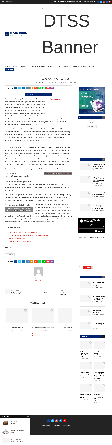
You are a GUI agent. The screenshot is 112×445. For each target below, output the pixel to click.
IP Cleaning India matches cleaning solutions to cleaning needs (85, 354)
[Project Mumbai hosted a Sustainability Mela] (85, 194)
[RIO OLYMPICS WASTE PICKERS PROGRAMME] (6, 440)
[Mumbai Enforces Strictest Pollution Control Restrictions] (85, 207)
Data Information (51, 429)
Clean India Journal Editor (99, 168)
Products (24, 66)
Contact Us (93, 1)
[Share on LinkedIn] (23, 88)
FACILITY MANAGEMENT (37, 66)
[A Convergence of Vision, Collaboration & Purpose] (85, 166)
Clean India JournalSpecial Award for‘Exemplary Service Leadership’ (98, 179)
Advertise (63, 1)
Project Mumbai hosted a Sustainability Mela (98, 193)
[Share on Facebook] (15, 88)
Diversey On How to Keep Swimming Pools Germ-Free (86, 374)
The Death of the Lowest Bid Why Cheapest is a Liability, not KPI (98, 298)
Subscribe (78, 1)
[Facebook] (98, 2)
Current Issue (71, 1)
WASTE (59, 66)
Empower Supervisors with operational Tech (98, 324)
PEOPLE (7, 66)
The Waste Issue (69, 327)
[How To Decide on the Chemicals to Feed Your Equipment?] (85, 284)
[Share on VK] (28, 88)
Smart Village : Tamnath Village (16, 238)
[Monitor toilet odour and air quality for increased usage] (6, 422)
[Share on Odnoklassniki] (31, 88)
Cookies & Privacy (79, 429)
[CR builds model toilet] (17, 315)
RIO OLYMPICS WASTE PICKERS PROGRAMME (17, 440)
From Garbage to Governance (96, 311)
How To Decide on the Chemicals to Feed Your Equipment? (98, 284)
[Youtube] (109, 2)
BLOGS (83, 66)
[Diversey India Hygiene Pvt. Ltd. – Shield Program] (99, 345)
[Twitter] (101, 2)
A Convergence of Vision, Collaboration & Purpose (98, 165)
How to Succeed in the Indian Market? (43, 327)
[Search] (106, 68)
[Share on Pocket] (48, 88)
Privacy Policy (31, 429)
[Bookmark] (25, 310)
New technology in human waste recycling (19, 241)
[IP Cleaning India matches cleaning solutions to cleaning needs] (86, 345)
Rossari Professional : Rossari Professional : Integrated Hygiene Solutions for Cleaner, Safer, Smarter (99, 375)
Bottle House (9, 254)
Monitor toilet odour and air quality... (19, 422)
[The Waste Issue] (69, 315)
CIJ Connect (9, 69)
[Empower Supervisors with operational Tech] (85, 325)
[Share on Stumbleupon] (36, 88)
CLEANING (50, 66)
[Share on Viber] (52, 88)
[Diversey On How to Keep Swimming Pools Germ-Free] (86, 365)
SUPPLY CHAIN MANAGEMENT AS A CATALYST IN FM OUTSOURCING (28, 235)
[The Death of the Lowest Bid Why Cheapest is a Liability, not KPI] (85, 298)
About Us (56, 1)
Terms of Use (41, 429)
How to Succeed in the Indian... (17, 431)
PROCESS (15, 66)
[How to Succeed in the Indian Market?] (43, 315)
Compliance (61, 429)
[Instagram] (104, 2)
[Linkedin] (107, 2)
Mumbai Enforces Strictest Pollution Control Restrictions (97, 207)
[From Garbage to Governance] (85, 312)
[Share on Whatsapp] (39, 88)
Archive (84, 337)
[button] (8, 321)
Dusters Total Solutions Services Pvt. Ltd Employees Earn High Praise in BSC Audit (99, 397)
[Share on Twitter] (19, 88)
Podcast (91, 66)
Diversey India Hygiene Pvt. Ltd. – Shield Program (98, 353)
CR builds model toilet (16, 327)
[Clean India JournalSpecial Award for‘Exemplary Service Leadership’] (85, 179)
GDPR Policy (69, 429)
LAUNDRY (67, 66)
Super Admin (41, 82)
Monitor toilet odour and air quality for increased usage (23, 232)
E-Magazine (86, 1)
